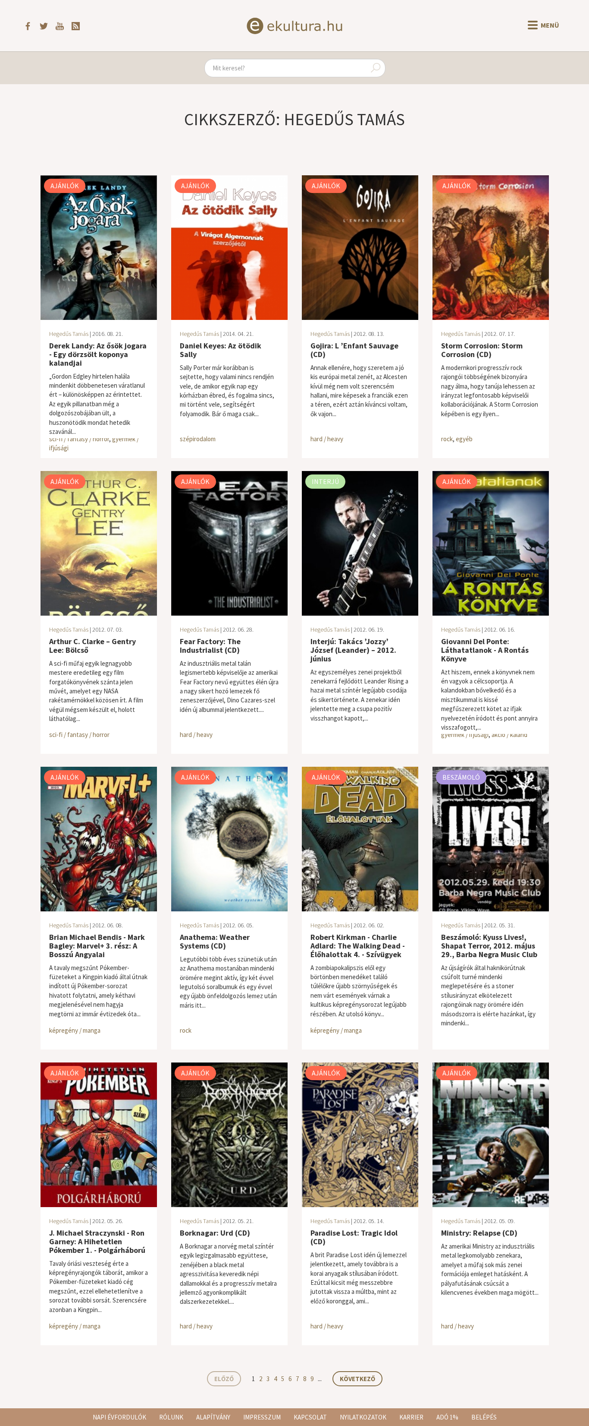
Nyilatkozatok (363, 1417)
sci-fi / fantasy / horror (79, 439)
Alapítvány (213, 1417)
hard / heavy (326, 439)
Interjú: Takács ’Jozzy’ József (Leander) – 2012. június (353, 650)
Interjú (325, 481)
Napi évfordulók (119, 1417)
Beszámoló (461, 777)
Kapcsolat (310, 1417)
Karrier (411, 1417)
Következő (357, 1379)
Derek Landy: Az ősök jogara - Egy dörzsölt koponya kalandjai (98, 354)
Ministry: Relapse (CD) (479, 1233)
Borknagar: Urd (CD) (215, 1233)
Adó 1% (447, 1417)
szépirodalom (198, 439)
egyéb (464, 439)
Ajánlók (64, 185)
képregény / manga (74, 1030)
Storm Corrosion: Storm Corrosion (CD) (482, 350)
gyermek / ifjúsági (465, 734)
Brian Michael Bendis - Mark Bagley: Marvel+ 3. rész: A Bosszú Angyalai (97, 945)
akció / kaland (509, 734)
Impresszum (262, 1417)
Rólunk (171, 1417)
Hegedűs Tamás (68, 334)
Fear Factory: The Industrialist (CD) (210, 645)
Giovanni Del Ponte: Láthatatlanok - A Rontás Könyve (485, 650)
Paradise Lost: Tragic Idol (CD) (354, 1237)
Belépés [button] (484, 1417)
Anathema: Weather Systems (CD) (215, 941)
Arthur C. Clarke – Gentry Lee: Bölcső (92, 645)
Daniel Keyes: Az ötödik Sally (220, 350)
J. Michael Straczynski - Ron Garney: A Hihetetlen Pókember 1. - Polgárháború (97, 1241)
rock (447, 439)
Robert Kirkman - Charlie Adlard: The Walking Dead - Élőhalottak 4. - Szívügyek (357, 945)
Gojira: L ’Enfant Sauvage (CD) (354, 350)
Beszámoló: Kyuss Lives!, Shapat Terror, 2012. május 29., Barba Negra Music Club (489, 945)
